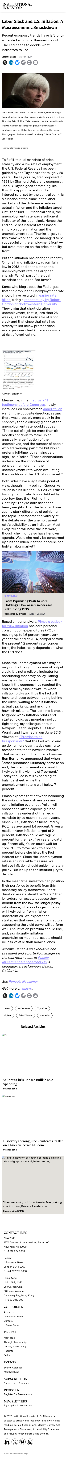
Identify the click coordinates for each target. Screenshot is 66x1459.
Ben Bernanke (24, 1008)
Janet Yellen (52, 409)
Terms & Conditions (25, 1425)
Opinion (7, 1015)
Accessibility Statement (46, 1429)
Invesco (22, 614)
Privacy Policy (17, 1433)
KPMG (20, 1211)
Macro (7, 1008)
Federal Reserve (25, 1015)
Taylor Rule (42, 1008)
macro (27, 988)
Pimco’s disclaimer (23, 981)
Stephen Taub (10, 1089)
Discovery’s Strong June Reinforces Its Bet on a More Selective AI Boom (33, 1143)
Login (26, 1453)
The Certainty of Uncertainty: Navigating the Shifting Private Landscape (32, 1204)
